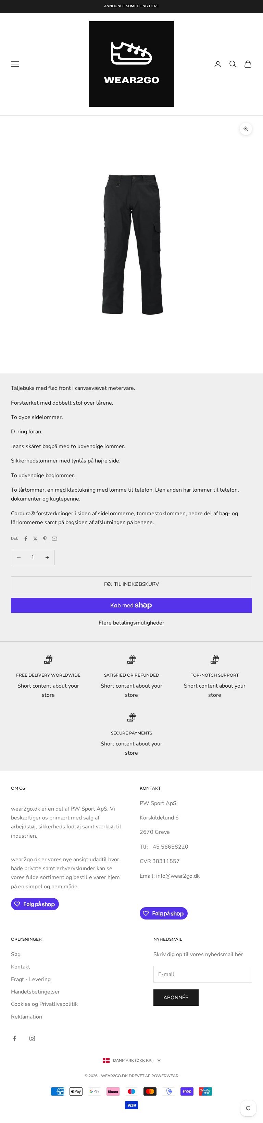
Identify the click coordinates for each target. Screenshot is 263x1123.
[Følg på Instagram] (32, 1038)
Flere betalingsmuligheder (131, 623)
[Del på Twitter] (35, 538)
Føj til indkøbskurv (131, 584)
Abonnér (176, 997)
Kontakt (20, 967)
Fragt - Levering (31, 979)
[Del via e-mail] (54, 538)
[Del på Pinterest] (45, 538)
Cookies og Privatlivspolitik (44, 1004)
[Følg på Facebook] (14, 1038)
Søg (16, 954)
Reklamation (26, 1017)
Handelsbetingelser (35, 992)
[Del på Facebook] (25, 538)
